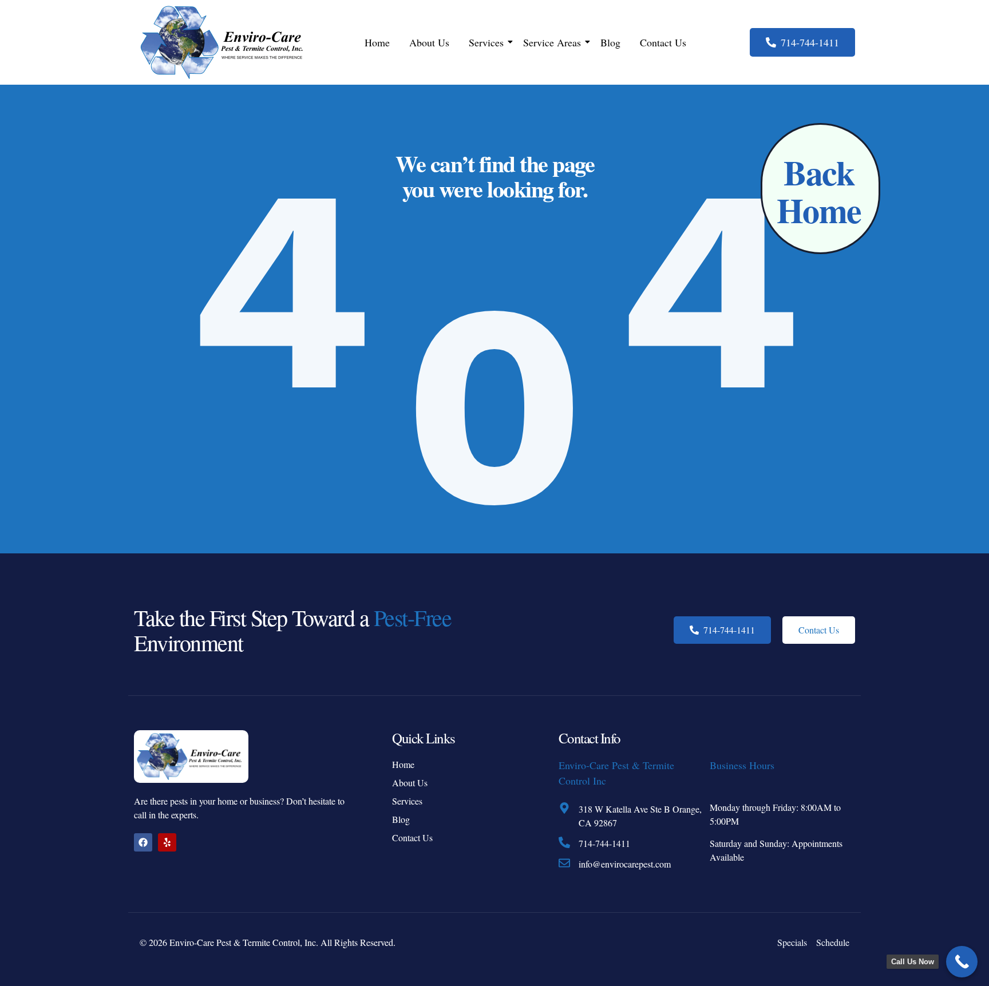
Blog (610, 42)
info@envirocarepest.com (625, 864)
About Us (429, 42)
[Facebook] (143, 842)
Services (486, 42)
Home (377, 42)
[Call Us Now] (962, 961)
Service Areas (552, 42)
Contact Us (663, 42)
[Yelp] (167, 842)
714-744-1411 (604, 843)
